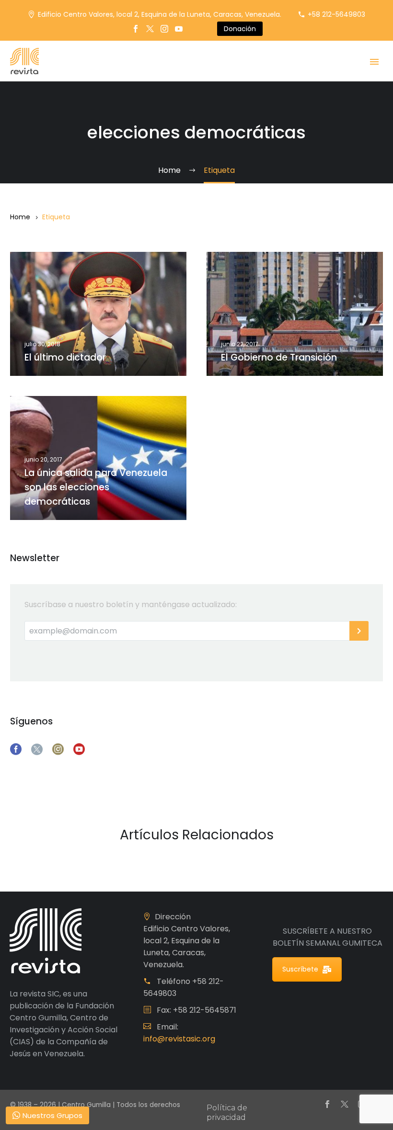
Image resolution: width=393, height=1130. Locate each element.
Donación (240, 29)
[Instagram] (164, 29)
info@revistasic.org (179, 1038)
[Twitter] (150, 29)
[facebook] (16, 749)
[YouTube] (179, 29)
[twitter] (37, 749)
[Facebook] (135, 29)
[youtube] (79, 749)
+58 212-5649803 (336, 14)
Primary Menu (374, 62)
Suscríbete (300, 969)
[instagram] (58, 749)
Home (20, 217)
